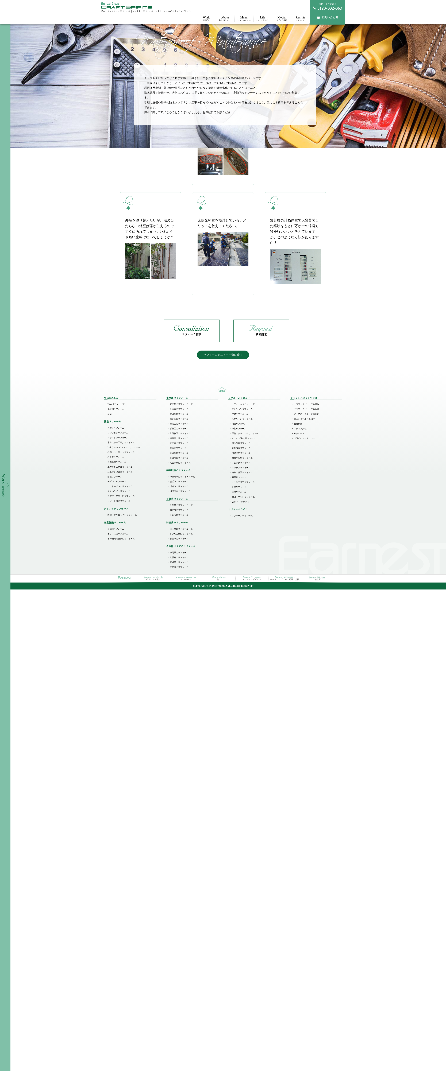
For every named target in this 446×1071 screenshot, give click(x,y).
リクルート (300, 18)
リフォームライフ (263, 18)
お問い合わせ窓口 (327, 4)
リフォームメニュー (244, 18)
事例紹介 (206, 18)
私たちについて (225, 18)
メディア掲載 (281, 18)
